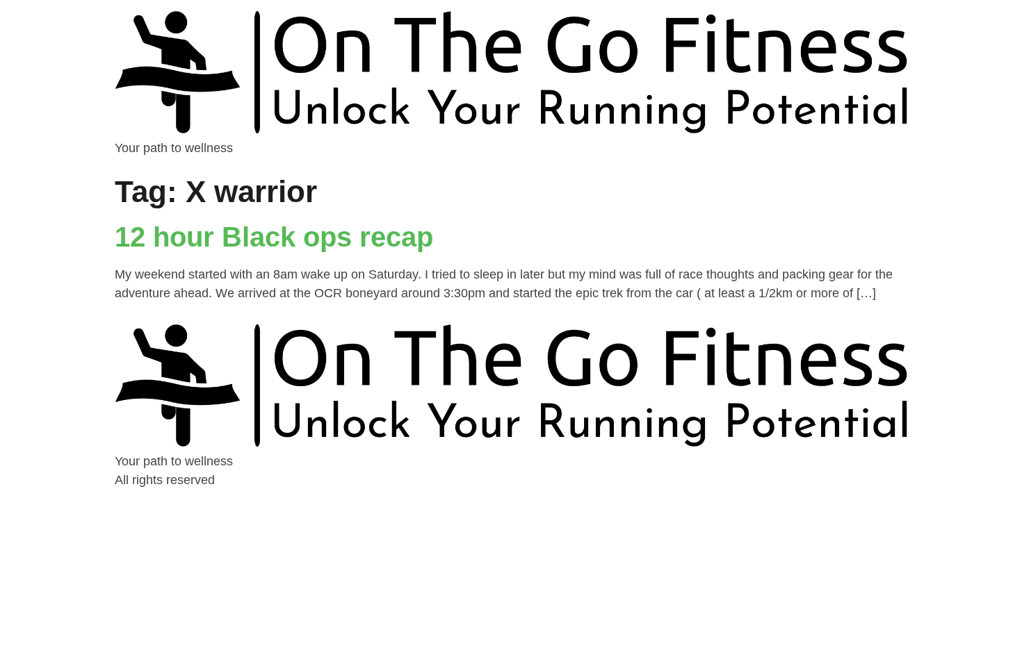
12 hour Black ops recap (274, 237)
